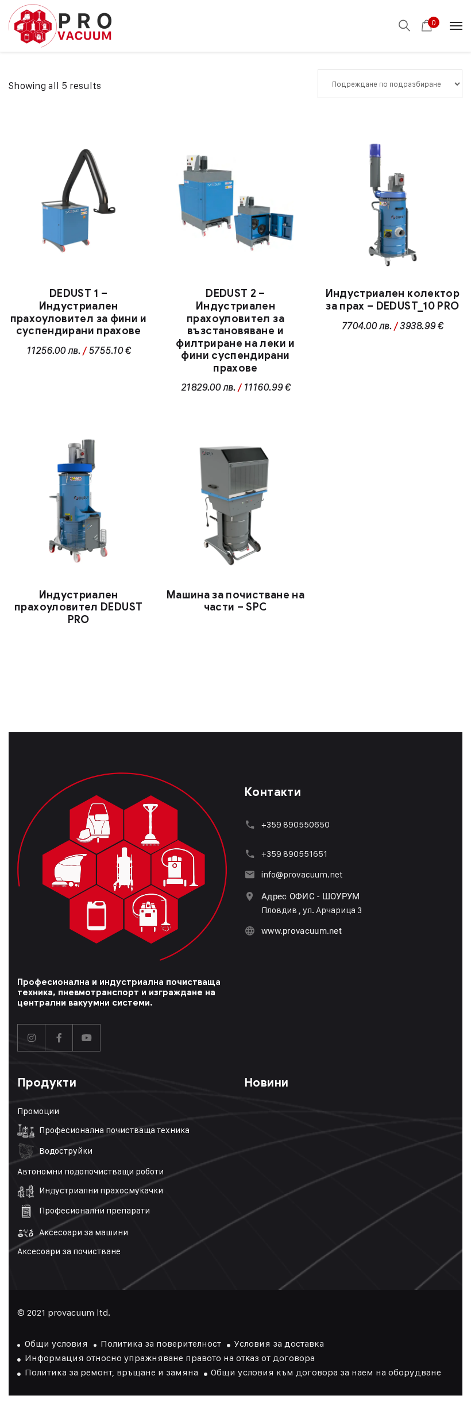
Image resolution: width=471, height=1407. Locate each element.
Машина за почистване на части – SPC (235, 601)
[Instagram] (31, 1038)
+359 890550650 (295, 824)
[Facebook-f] (59, 1038)
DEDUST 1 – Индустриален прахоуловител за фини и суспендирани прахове (78, 312)
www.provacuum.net (301, 931)
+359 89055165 (292, 853)
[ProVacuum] (60, 26)
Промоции (38, 1111)
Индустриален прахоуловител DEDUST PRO (78, 607)
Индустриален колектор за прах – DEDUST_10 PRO (393, 299)
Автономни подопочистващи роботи (90, 1171)
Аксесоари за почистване (69, 1251)
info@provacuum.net (302, 874)
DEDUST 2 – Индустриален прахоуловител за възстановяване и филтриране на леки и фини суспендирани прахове (235, 330)
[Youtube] (87, 1038)
